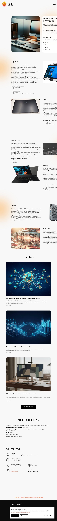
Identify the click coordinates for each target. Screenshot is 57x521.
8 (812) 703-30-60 (16, 466)
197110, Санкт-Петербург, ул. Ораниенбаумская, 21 (25, 455)
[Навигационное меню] (54, 4)
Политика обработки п (16, 512)
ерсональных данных (25, 512)
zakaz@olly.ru (14, 471)
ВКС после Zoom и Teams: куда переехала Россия (21, 393)
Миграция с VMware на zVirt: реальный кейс (19, 347)
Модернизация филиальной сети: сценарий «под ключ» (23, 298)
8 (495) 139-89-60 (32, 466)
